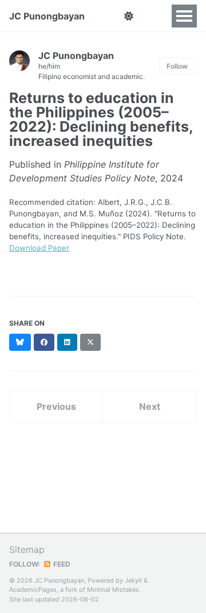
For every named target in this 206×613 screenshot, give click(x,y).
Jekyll (133, 580)
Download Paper (39, 247)
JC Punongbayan (47, 16)
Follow (177, 66)
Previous (56, 406)
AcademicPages (33, 590)
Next (149, 406)
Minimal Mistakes (113, 590)
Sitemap (27, 549)
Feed (61, 564)
